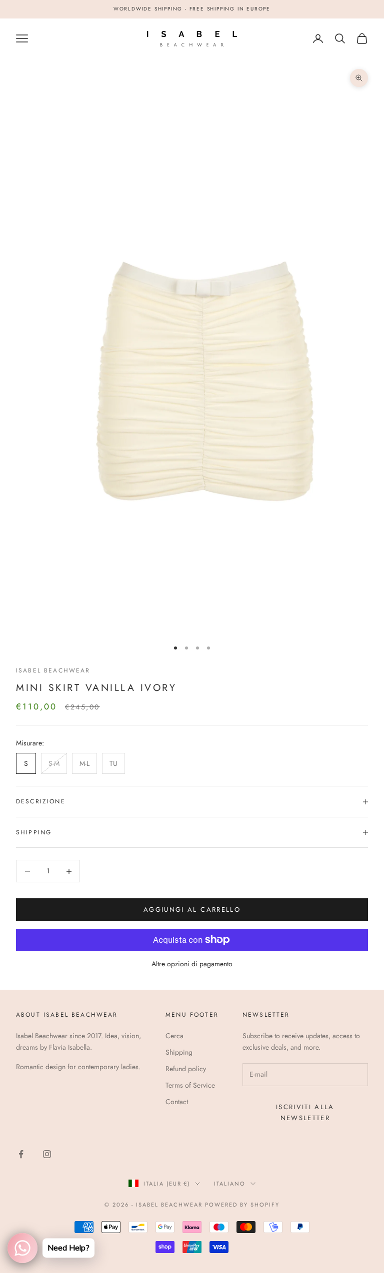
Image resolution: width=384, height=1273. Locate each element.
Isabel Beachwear (53, 670)
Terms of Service (190, 1085)
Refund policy (186, 1069)
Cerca (175, 1036)
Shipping (179, 1052)
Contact (177, 1102)
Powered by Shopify (242, 1205)
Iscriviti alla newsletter (305, 1112)
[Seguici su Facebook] (21, 1154)
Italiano (230, 1184)
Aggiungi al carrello (192, 909)
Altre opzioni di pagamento (192, 964)
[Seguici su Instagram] (47, 1154)
